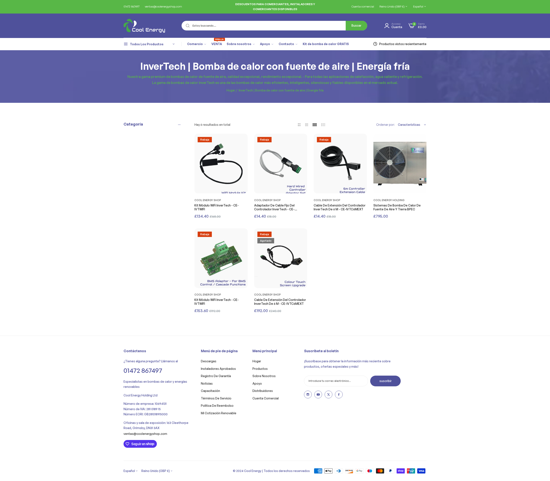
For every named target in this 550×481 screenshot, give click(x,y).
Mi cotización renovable (218, 413)
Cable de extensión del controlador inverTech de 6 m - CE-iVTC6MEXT (339, 207)
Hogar (230, 90)
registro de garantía (216, 376)
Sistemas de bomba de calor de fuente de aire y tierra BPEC (397, 207)
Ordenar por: (385, 124)
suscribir (385, 381)
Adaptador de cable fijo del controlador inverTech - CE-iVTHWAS (274, 207)
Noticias (207, 383)
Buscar (356, 25)
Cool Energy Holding (389, 200)
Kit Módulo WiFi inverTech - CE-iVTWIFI (216, 207)
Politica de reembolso (217, 405)
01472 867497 (143, 370)
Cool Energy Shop (207, 200)
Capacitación (210, 391)
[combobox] (274, 25)
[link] (197, 44)
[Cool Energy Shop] (139, 26)
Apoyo (257, 383)
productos (260, 368)
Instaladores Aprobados (218, 368)
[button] (243, 141)
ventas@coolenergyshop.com (145, 433)
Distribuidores (262, 391)
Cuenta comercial (265, 398)
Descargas (208, 361)
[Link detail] (308, 394)
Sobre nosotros (264, 376)
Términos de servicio (216, 398)
